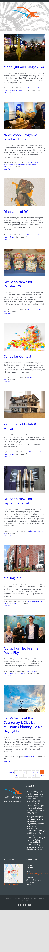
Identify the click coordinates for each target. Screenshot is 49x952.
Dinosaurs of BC (16, 211)
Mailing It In (13, 578)
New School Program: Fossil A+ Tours (20, 137)
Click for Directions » (12, 884)
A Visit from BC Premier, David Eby (22, 650)
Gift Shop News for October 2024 (18, 284)
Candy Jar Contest (17, 356)
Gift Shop (30, 309)
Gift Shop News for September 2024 (18, 500)
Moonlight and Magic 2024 (24, 67)
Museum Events (34, 88)
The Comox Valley (21, 90)
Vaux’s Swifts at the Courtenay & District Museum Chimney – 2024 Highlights (23, 724)
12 (34, 776)
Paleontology (22, 164)
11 (29, 776)
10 (25, 776)
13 (38, 776)
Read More (7, 92)
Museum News (9, 90)
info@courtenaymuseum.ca (37, 873)
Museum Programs (10, 164)
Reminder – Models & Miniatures (20, 426)
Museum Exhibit (33, 235)
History (29, 601)
